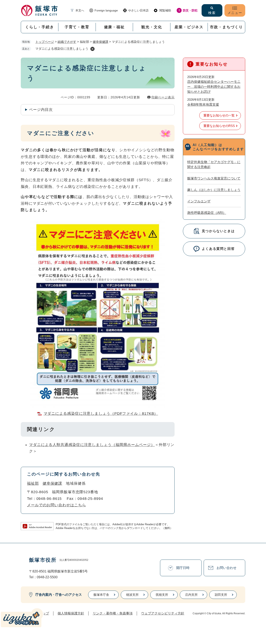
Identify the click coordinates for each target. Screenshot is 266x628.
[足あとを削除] (92, 48)
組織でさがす (67, 41)
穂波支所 (132, 594)
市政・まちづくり (226, 27)
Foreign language (106, 10)
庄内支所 (191, 594)
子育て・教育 (77, 27)
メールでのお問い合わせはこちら (56, 505)
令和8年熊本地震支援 (203, 104)
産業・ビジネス (189, 27)
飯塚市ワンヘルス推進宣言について (213, 178)
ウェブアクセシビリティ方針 (162, 613)
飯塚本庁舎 (101, 594)
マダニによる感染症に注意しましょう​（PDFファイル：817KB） (101, 413)
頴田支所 (221, 594)
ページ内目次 (41, 110)
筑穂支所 (162, 594)
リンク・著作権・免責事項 (113, 613)
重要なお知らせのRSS (219, 126)
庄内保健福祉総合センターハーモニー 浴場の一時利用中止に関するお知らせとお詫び (213, 86)
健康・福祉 (114, 27)
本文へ (79, 10)
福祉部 (33, 483)
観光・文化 (151, 27)
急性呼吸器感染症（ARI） (206, 212)
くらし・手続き (39, 27)
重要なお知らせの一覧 (219, 115)
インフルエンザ (199, 201)
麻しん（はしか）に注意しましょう (213, 190)
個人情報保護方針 (71, 613)
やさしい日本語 (138, 10)
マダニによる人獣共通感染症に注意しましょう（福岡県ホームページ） (92, 445)
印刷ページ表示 (163, 97)
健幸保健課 (100, 41)
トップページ (44, 41)
